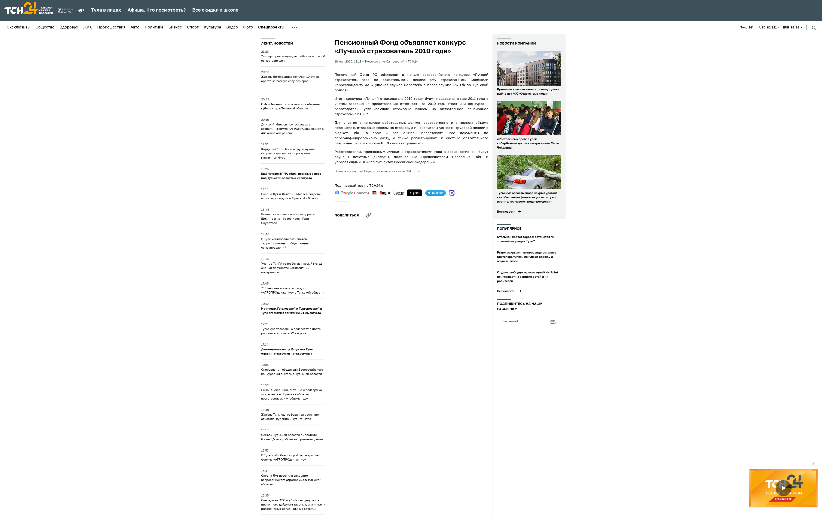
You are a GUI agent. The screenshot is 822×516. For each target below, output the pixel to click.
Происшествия (111, 27)
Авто (135, 27)
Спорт (193, 27)
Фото (248, 27)
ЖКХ (87, 27)
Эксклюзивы (18, 27)
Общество (45, 27)
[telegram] (435, 193)
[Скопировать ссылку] (368, 215)
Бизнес (175, 27)
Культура (212, 27)
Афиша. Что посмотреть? (157, 10)
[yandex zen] (414, 192)
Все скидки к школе (215, 10)
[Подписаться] (553, 321)
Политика (154, 27)
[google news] (352, 193)
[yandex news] (388, 193)
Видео (232, 27)
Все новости (506, 211)
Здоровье (69, 27)
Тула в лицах (106, 10)
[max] (451, 193)
